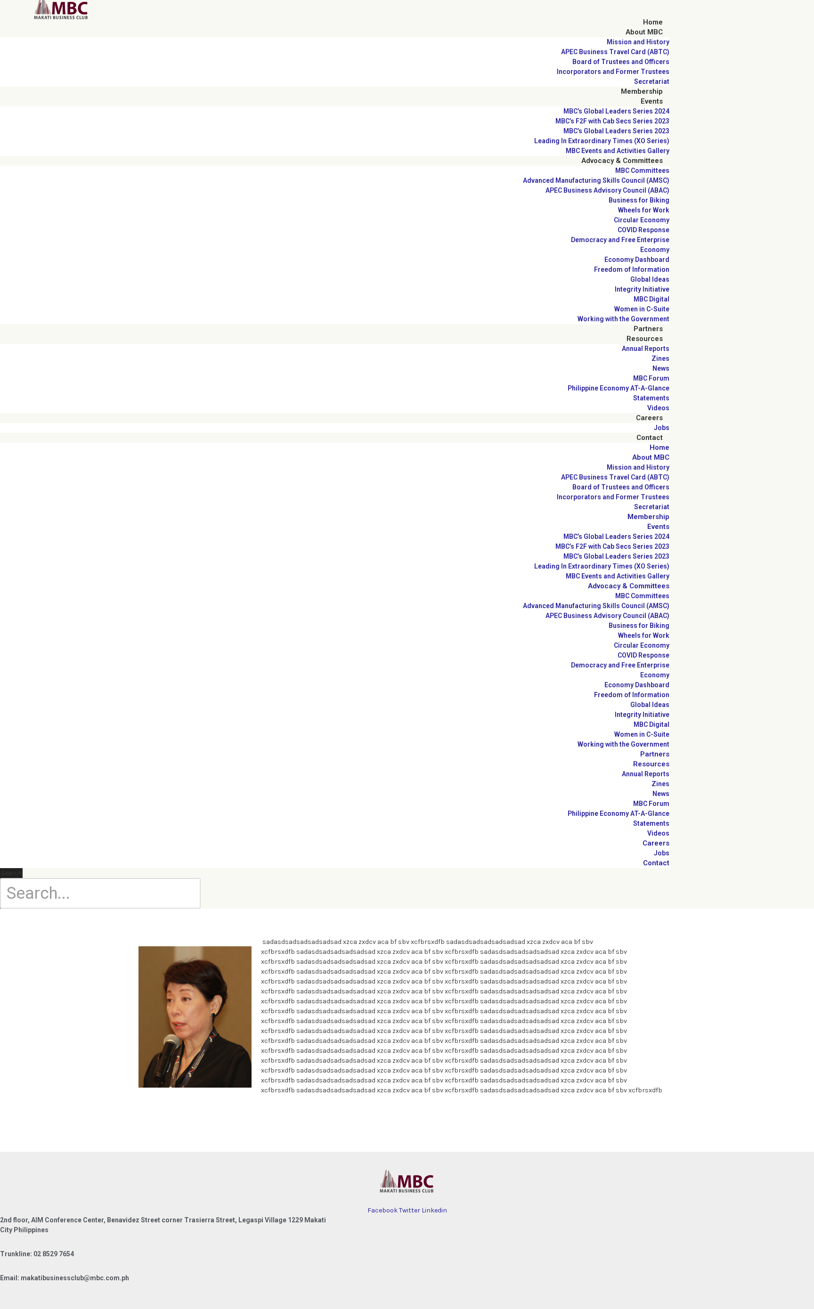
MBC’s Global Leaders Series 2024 (616, 111)
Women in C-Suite (641, 309)
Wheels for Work (643, 210)
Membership (642, 91)
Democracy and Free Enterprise (620, 240)
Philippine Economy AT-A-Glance (618, 388)
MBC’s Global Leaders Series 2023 (616, 131)
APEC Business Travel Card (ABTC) (615, 52)
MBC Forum (651, 378)
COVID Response (643, 230)
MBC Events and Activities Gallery (617, 150)
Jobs (661, 427)
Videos (658, 408)
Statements (651, 398)
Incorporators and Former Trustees (613, 71)
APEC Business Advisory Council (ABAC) (607, 190)
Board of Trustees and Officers (620, 61)
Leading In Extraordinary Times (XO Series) (601, 141)
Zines (660, 358)
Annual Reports (645, 348)
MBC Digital (651, 299)
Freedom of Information (631, 269)
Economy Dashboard (636, 259)
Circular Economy (641, 220)
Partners (648, 329)
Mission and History (638, 42)
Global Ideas (649, 279)
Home (653, 22)
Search (12, 873)
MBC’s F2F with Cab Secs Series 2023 (612, 121)
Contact (649, 437)
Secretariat (651, 81)
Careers (649, 418)
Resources (645, 338)
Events (652, 101)
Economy (654, 249)
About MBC (644, 32)
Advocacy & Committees (622, 160)
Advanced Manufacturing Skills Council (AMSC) (596, 180)
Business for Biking (639, 200)
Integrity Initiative (642, 289)
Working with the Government (623, 319)
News (660, 368)
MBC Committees (642, 170)
